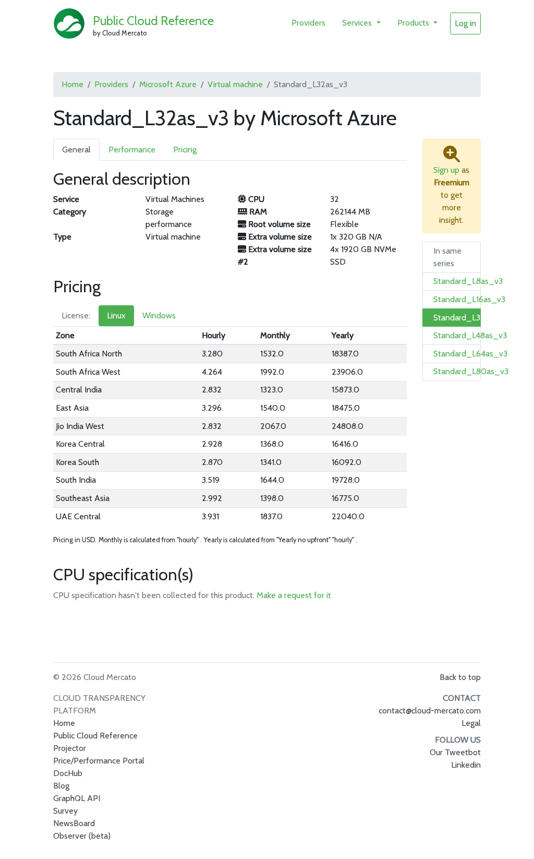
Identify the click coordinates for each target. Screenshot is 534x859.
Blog (61, 786)
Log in (465, 23)
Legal (471, 723)
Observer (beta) (82, 836)
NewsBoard (74, 823)
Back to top (460, 677)
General (76, 149)
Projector (69, 748)
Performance (131, 149)
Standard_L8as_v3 (468, 281)
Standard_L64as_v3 (470, 354)
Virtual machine (235, 84)
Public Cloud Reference (153, 20)
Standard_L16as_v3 (469, 299)
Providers (308, 23)
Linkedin (466, 765)
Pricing (185, 149)
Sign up (446, 170)
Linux (116, 315)
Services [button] (358, 23)
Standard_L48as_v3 (470, 335)
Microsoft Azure (168, 84)
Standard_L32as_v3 (470, 318)
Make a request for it (294, 595)
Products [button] (414, 23)
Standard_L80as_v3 (470, 371)
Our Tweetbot (455, 752)
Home (72, 84)
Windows (159, 315)
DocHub (67, 773)
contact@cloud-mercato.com (430, 710)
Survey (65, 811)
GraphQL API (76, 798)
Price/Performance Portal (98, 761)
